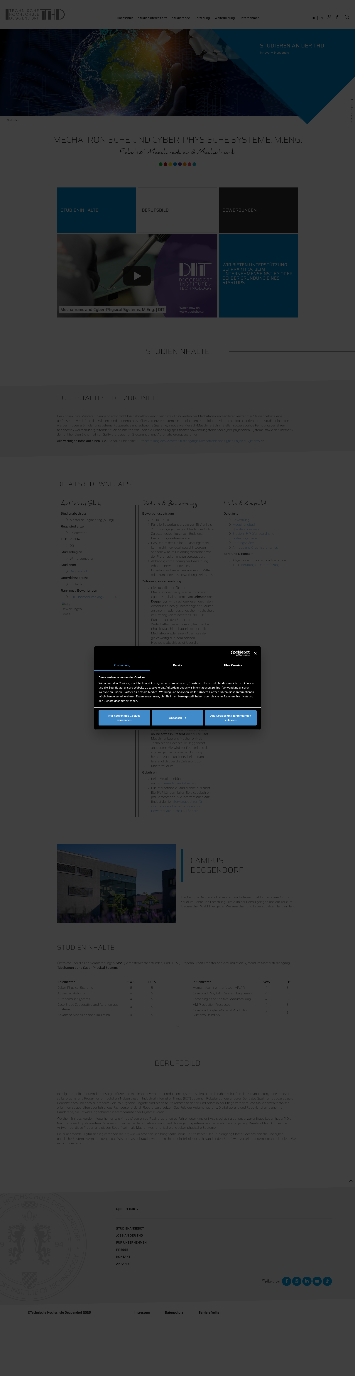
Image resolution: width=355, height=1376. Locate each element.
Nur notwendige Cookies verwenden (124, 718)
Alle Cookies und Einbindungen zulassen (230, 718)
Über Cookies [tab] (233, 665)
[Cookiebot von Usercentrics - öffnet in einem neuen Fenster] (233, 653)
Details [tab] (177, 665)
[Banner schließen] (255, 653)
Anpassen (175, 717)
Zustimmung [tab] (122, 665)
